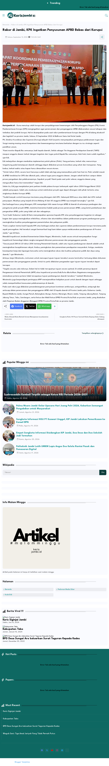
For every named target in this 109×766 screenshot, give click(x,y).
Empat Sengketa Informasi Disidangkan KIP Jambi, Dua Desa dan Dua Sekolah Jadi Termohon (59, 434)
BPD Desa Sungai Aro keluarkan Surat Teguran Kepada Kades (41, 638)
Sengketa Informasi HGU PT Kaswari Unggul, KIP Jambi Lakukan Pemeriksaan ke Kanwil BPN (60, 420)
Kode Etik (8, 595)
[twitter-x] (47, 750)
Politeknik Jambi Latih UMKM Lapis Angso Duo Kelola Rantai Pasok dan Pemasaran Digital (55, 447)
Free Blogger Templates (52, 762)
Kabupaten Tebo (13, 629)
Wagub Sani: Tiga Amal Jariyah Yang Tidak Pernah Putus (29, 734)
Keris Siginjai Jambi (14, 620)
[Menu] (3, 15)
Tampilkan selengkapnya (92, 333)
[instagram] (57, 750)
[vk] (67, 750)
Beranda (6, 25)
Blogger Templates (22, 762)
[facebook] (42, 750)
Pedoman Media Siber (66, 589)
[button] (106, 15)
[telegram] (62, 750)
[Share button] (54, 306)
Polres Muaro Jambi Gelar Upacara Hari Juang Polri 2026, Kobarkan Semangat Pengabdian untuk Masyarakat (59, 407)
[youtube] (52, 750)
